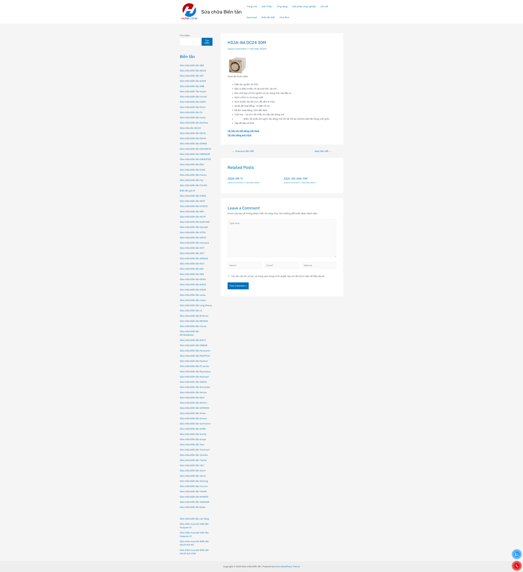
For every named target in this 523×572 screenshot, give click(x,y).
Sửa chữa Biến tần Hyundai (194, 227)
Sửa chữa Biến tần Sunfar (193, 434)
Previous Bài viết (243, 151)
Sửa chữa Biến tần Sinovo (193, 418)
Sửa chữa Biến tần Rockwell (194, 376)
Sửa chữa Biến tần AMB (192, 86)
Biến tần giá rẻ (187, 190)
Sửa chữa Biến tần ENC (192, 164)
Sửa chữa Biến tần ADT (192, 75)
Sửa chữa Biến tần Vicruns (194, 486)
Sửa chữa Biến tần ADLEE (193, 70)
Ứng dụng (282, 6)
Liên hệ (324, 6)
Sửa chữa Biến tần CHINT (193, 101)
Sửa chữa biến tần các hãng (194, 518)
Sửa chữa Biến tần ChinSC (193, 96)
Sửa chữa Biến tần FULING (193, 185)
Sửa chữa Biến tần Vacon (193, 470)
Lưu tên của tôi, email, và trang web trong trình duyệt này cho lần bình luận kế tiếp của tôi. (278, 276)
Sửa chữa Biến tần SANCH (193, 381)
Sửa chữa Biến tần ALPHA (193, 81)
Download (252, 17)
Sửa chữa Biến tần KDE (192, 268)
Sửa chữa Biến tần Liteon (193, 300)
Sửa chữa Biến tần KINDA (193, 289)
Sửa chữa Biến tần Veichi (193, 475)
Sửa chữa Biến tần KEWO (193, 279)
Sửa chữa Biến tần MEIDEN (194, 321)
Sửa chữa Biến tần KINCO (193, 284)
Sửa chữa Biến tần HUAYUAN (195, 221)
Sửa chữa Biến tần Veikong (194, 481)
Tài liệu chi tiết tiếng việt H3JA (243, 131)
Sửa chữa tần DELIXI (190, 128)
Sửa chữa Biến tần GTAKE (193, 195)
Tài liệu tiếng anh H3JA (239, 135)
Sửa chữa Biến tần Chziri (193, 107)
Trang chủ (252, 6)
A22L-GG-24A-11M (295, 178)
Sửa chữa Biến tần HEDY (192, 201)
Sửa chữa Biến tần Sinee (192, 413)
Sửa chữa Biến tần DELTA (193, 133)
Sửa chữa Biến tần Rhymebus (195, 371)
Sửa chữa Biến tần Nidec (193, 507)
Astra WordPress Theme (287, 566)
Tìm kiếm (185, 35)
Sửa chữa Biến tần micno (193, 326)
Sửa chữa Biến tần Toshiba (194, 455)
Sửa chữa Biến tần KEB (192, 274)
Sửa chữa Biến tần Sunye (193, 439)
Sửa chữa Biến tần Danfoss (194, 122)
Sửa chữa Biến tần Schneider (195, 387)
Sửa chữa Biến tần (221, 12)
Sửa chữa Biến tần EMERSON (195, 154)
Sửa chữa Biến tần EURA (192, 169)
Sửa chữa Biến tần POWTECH (195, 355)
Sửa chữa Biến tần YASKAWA (194, 502)
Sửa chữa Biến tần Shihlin (193, 402)
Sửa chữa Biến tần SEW (192, 397)
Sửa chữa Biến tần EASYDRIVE (195, 148)
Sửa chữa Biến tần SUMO (193, 428)
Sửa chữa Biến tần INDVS (193, 237)
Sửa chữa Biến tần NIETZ (193, 340)
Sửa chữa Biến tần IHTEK (193, 232)
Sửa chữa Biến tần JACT (192, 253)
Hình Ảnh (284, 17)
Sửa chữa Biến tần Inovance (194, 242)
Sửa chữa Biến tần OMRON (193, 345)
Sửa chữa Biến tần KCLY (192, 263)
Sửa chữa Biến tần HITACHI (194, 206)
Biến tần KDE (268, 17)
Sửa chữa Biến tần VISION (193, 491)
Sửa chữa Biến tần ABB (192, 65)
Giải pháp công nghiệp (304, 6)
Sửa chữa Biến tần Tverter (193, 460)
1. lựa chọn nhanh (257, 48)
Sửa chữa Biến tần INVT (192, 248)
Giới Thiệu (267, 6)
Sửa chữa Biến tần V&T (192, 465)
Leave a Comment (237, 48)
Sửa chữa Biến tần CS (191, 112)
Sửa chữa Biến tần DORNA (193, 143)
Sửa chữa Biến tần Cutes (193, 117)
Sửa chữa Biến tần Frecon (193, 175)
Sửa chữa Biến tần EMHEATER (195, 159)
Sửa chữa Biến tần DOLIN (193, 138)
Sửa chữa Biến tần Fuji (191, 180)
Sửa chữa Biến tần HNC (192, 211)
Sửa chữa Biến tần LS (191, 310)
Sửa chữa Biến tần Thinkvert (195, 449)
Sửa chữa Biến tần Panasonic (195, 350)
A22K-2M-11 (235, 178)
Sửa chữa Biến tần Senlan (193, 392)
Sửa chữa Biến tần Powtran (194, 361)
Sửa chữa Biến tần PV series (194, 366)
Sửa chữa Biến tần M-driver (194, 315)
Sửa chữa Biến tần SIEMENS (194, 408)
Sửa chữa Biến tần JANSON (194, 258)
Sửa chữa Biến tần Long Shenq (196, 305)
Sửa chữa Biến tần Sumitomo (195, 423)
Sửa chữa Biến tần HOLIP (193, 216)
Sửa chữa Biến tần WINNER (194, 496)
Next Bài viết (323, 151)
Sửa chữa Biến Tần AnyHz (193, 91)
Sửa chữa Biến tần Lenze (193, 295)
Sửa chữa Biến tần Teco (192, 444)
